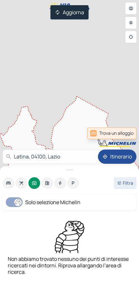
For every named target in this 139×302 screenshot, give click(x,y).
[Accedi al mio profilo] (130, 8)
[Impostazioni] (130, 23)
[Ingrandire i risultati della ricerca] (69, 169)
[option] (8, 183)
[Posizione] (130, 37)
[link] (111, 133)
